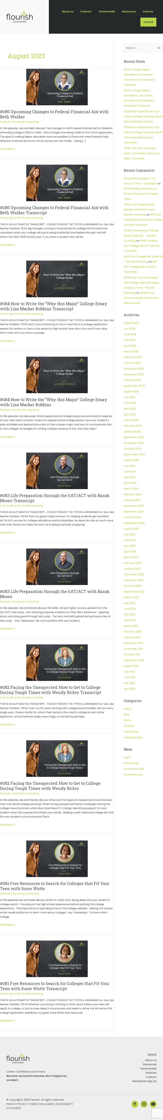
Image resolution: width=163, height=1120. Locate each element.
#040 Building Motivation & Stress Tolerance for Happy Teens (141, 194)
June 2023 (130, 540)
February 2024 (133, 494)
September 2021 (134, 660)
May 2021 (129, 683)
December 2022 (134, 574)
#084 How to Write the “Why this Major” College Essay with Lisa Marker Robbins (53, 402)
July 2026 (129, 328)
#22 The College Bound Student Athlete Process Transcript (143, 220)
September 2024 (134, 454)
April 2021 (129, 689)
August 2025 (131, 391)
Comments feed (134, 769)
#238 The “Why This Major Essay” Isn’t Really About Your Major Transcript (142, 153)
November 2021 (133, 649)
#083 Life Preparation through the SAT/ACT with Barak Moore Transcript (55, 498)
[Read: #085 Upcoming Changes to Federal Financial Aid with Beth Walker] (57, 87)
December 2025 (134, 368)
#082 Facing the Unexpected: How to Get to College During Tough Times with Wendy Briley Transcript (50, 690)
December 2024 (134, 437)
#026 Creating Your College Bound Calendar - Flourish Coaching (141, 235)
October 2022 (132, 586)
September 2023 (134, 523)
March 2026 (131, 351)
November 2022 (134, 580)
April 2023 (130, 551)
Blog (126, 714)
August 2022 (131, 597)
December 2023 (134, 506)
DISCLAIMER (46, 1104)
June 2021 (130, 677)
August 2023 (131, 529)
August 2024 (131, 460)
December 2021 (133, 643)
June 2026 (130, 334)
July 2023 (129, 534)
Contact (151, 1077)
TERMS (32, 1104)
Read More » (7, 149)
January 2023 (132, 569)
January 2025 (132, 431)
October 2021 (132, 654)
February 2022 (133, 631)
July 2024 (129, 466)
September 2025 (134, 386)
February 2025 (133, 426)
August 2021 (131, 666)
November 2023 (134, 511)
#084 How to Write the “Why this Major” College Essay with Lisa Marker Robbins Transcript (53, 306)
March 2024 (131, 489)
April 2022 (130, 620)
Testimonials (148, 1068)
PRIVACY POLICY (16, 1104)
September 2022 (134, 591)
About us (151, 1060)
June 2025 (130, 403)
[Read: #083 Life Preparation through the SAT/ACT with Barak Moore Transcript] (57, 470)
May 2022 (129, 614)
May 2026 (130, 340)
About (127, 709)
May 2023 (129, 546)
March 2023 (131, 557)
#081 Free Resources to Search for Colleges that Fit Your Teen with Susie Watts (55, 886)
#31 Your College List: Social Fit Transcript (140, 267)
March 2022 (131, 626)
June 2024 (130, 471)
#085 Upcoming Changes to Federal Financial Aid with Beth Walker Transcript (54, 210)
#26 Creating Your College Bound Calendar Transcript (142, 246)
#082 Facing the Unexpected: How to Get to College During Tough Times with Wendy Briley (50, 785)
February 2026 (133, 357)
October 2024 (132, 449)
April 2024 (130, 483)
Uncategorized (133, 737)
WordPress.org (133, 774)
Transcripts (7, 218)
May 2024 (130, 477)
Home (127, 720)
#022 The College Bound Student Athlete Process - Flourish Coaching (140, 209)
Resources (150, 1064)
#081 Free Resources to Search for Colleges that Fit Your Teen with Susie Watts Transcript (55, 986)
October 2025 (132, 380)
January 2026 (132, 363)
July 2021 (129, 671)
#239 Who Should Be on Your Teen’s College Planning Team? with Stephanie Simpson (143, 116)
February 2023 (133, 563)
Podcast (5, 122)
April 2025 (130, 414)
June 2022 (130, 609)
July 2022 (129, 603)
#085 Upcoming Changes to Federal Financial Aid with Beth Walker (54, 114)
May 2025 (130, 408)
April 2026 (130, 346)
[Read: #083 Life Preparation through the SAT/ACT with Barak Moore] (57, 566)
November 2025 (134, 374)
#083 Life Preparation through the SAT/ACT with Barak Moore (55, 594)
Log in (127, 757)
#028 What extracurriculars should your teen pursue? (141, 298)
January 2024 (132, 500)
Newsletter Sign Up (144, 1081)
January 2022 (132, 637)
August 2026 (131, 323)
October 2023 (132, 517)
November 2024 (134, 443)
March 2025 (131, 420)
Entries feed (131, 763)
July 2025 (129, 397)
